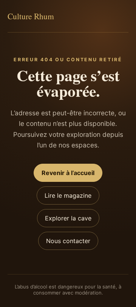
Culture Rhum (31, 16)
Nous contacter (68, 241)
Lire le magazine (68, 195)
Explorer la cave (68, 218)
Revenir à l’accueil (68, 173)
